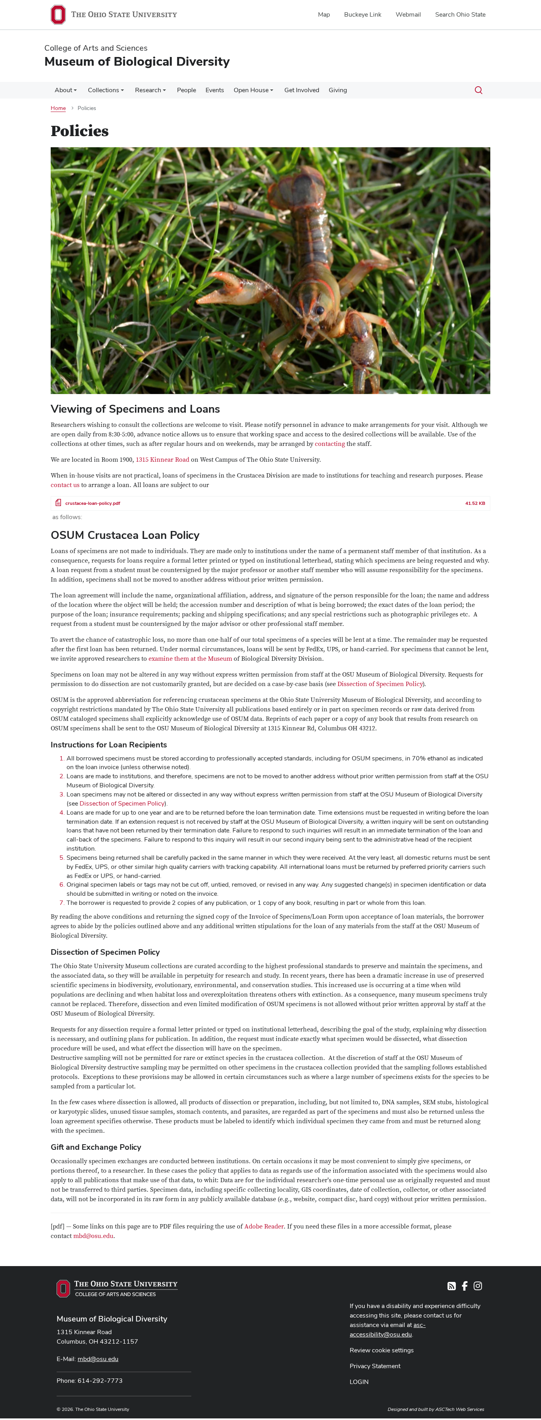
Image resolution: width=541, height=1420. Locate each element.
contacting (330, 444)
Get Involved (301, 90)
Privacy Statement (375, 1366)
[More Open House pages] (272, 92)
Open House (251, 90)
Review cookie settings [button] (382, 1350)
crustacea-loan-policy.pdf (92, 503)
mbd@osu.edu (93, 1236)
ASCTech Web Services (459, 1409)
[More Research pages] (164, 92)
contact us (65, 485)
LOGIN (359, 1382)
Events (215, 90)
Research (148, 90)
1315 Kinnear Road (162, 460)
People (186, 90)
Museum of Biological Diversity (112, 1319)
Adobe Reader (264, 1226)
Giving (338, 90)
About (63, 90)
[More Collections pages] (122, 92)
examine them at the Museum (190, 659)
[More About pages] (75, 92)
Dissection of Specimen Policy (380, 684)
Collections (103, 90)
